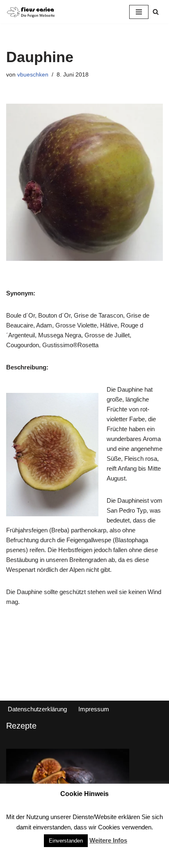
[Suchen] (156, 12)
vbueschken (32, 75)
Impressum (93, 709)
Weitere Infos (108, 840)
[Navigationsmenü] (138, 12)
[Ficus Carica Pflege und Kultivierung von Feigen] (30, 12)
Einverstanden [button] (66, 841)
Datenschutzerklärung (37, 709)
